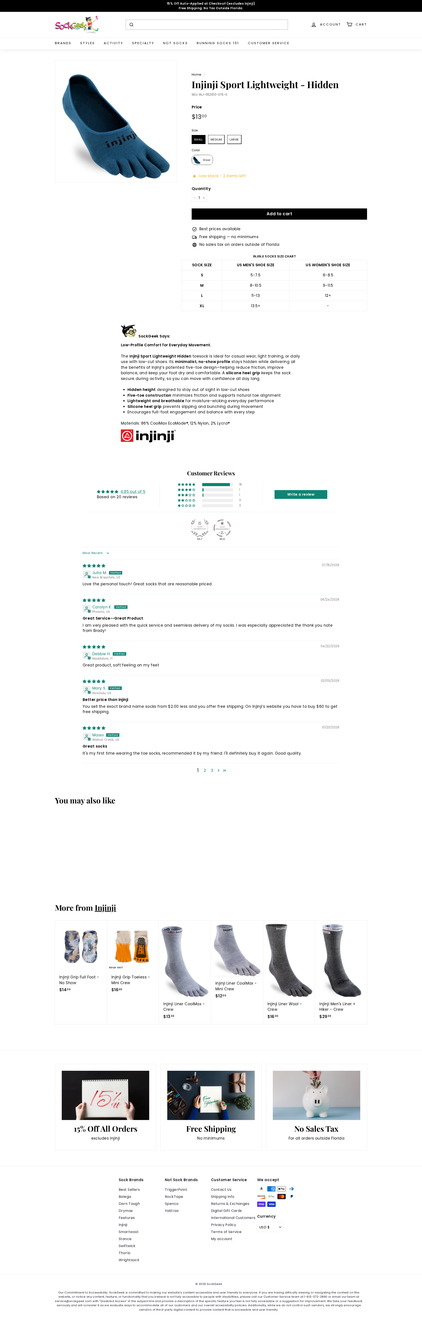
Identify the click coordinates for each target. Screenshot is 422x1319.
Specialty (143, 43)
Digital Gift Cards (226, 1210)
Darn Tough (129, 1203)
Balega (125, 1196)
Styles (87, 43)
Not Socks (175, 43)
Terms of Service (226, 1231)
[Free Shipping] (211, 1095)
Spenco (172, 1203)
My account (221, 1238)
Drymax (126, 1210)
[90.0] (222, 528)
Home (197, 74)
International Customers (233, 1217)
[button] (187, 484)
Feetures (127, 1217)
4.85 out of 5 (133, 491)
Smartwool (128, 1231)
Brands (63, 43)
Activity (113, 43)
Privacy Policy (223, 1224)
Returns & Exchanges (230, 1203)
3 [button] (212, 770)
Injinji (105, 907)
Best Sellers (129, 1189)
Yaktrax (172, 1210)
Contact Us (221, 1189)
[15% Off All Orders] (105, 1095)
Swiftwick (127, 1245)
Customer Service (268, 43)
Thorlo (125, 1252)
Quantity (201, 188)
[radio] (199, 139)
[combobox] (207, 25)
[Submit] (131, 24)
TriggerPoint (176, 1189)
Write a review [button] (301, 494)
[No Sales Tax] (316, 1095)
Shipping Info (223, 1196)
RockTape (174, 1196)
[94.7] (200, 528)
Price (197, 107)
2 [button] (205, 770)
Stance (125, 1238)
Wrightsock (129, 1259)
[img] (94, 565)
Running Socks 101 (218, 43)
